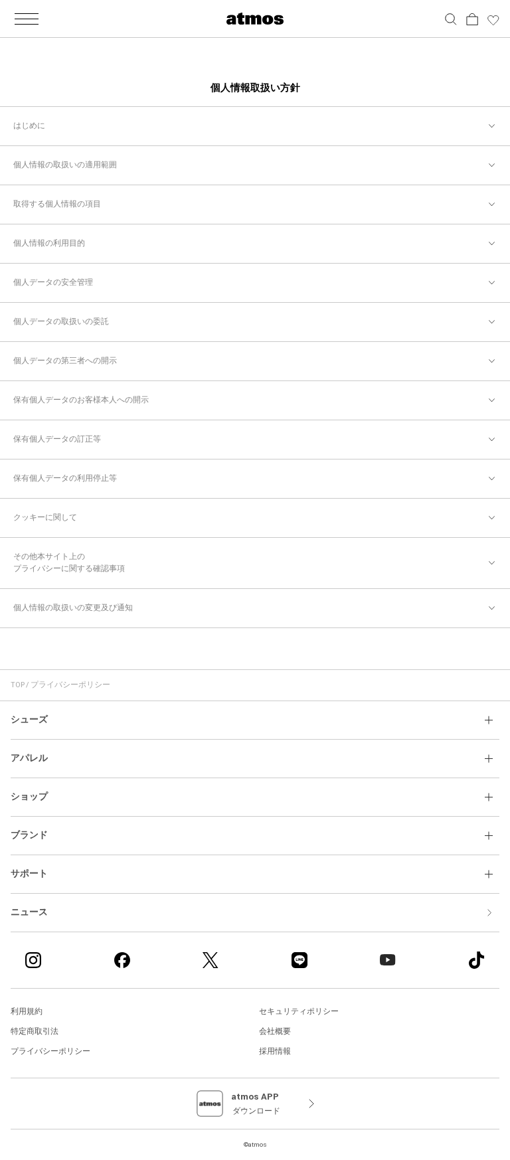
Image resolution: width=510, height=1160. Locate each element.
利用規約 (26, 1012)
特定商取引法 (34, 1031)
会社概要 (275, 1031)
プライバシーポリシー (50, 1051)
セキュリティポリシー (299, 1012)
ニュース (29, 912)
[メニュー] (27, 19)
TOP (18, 685)
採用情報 (275, 1051)
